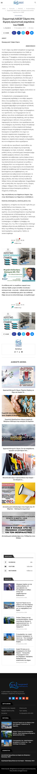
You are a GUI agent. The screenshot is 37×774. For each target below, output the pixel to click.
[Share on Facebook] (19, 33)
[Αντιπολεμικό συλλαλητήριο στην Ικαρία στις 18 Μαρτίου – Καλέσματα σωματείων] (18, 493)
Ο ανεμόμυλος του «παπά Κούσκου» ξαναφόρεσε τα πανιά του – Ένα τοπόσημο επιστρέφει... (23, 742)
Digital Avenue (23, 771)
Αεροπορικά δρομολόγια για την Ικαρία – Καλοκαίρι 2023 (17, 760)
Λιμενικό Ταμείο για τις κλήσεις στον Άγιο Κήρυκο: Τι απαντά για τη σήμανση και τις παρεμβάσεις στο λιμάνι (24, 606)
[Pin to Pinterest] (27, 33)
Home (3, 8)
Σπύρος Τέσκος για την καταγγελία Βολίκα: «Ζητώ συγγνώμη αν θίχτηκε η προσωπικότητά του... (24, 733)
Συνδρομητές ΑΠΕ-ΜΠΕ (26, 713)
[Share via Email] (32, 33)
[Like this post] (14, 33)
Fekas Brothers (14, 771)
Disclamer (4, 713)
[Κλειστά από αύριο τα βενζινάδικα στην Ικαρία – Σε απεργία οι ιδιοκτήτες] (18, 464)
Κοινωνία (11, 8)
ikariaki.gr (8, 28)
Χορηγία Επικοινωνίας (7, 710)
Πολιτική (20, 8)
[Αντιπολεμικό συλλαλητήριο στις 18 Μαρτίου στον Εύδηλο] (18, 523)
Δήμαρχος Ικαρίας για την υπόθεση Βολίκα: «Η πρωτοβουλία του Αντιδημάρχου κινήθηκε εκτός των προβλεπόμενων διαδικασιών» (24, 589)
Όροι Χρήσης (23, 710)
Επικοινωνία (23, 708)
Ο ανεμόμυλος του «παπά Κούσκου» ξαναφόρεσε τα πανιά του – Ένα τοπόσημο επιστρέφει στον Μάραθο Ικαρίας (24, 637)
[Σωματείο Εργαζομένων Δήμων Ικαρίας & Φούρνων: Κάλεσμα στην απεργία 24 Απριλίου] (18, 406)
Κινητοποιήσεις (30, 8)
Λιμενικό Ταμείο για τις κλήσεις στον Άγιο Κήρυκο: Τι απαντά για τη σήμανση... (23, 724)
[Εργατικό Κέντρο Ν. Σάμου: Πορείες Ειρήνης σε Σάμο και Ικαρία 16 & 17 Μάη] (18, 377)
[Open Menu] (2, 2)
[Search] (35, 3)
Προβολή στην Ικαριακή (8, 708)
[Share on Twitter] (23, 33)
